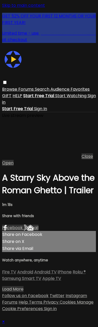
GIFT (6, 96)
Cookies (68, 302)
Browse (10, 89)
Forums (26, 89)
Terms (36, 302)
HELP (17, 96)
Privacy (51, 302)
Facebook (13, 228)
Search (42, 89)
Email (32, 228)
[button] (5, 82)
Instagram (76, 296)
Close (87, 156)
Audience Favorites (70, 89)
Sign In (40, 109)
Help (24, 302)
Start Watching (71, 96)
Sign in (50, 309)
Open (8, 163)
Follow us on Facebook (25, 296)
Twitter (57, 296)
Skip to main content (23, 5)
